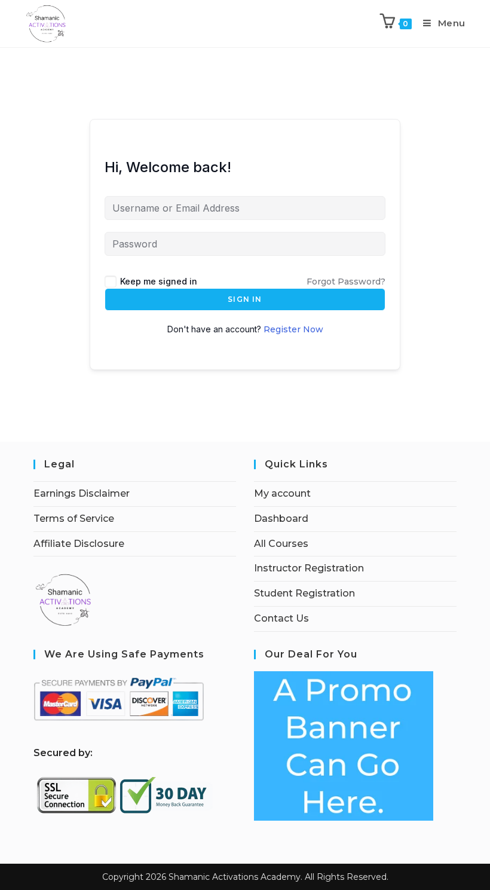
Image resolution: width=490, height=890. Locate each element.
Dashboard (281, 518)
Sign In (245, 299)
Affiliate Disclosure (78, 543)
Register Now (293, 329)
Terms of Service (73, 518)
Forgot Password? (346, 281)
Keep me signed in (158, 281)
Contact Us (281, 618)
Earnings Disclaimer (81, 493)
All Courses (281, 543)
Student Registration (304, 593)
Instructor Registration (309, 568)
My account (282, 493)
